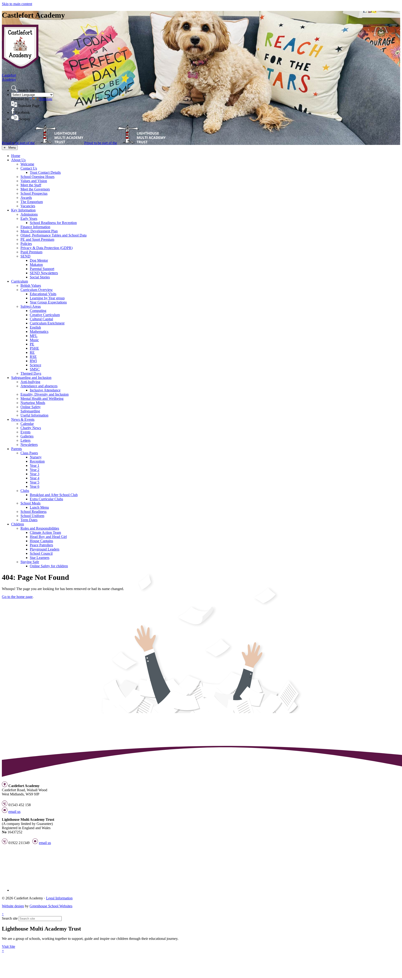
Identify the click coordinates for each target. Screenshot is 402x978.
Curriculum (19, 281)
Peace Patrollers (41, 545)
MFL (33, 336)
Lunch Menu (39, 507)
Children (17, 524)
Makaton (36, 265)
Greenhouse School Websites (51, 906)
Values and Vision (33, 181)
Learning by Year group (47, 298)
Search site (10, 918)
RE (32, 352)
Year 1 (34, 465)
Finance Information (35, 227)
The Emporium (31, 202)
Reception (37, 461)
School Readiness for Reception (53, 223)
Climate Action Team (45, 532)
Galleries (27, 436)
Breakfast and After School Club (54, 495)
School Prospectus (33, 193)
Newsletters (29, 445)
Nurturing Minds (32, 403)
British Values (30, 285)
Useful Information (34, 415)
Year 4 (34, 478)
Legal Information (59, 898)
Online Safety (30, 407)
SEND (25, 256)
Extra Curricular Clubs (46, 499)
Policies (26, 244)
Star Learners (39, 558)
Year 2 (34, 470)
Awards (26, 198)
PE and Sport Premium (37, 239)
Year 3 (34, 474)
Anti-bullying (30, 382)
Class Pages (29, 453)
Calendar (27, 424)
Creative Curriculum (45, 315)
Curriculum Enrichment (47, 323)
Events (25, 432)
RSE (33, 357)
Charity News (30, 428)
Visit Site (8, 946)
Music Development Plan (39, 231)
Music (34, 340)
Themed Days (30, 373)
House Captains (41, 541)
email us (14, 812)
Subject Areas (30, 306)
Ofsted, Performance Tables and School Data (53, 235)
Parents (16, 449)
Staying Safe (29, 562)
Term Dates (28, 520)
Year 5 (34, 482)
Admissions (29, 214)
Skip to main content (17, 4)
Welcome (27, 164)
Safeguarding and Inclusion (31, 378)
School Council (41, 553)
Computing (38, 311)
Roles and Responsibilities (39, 528)
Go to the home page (17, 597)
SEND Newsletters (44, 273)
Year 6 (34, 486)
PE (32, 344)
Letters (25, 440)
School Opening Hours (37, 177)
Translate (45, 99)
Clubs (24, 491)
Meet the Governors (35, 189)
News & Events (22, 419)
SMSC (35, 369)
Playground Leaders (44, 549)
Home (15, 156)
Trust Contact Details (45, 172)
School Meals (30, 503)
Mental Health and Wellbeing (42, 399)
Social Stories (40, 277)
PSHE (34, 348)
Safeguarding (30, 411)
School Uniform (32, 516)
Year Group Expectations (48, 302)
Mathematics (39, 332)
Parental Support (42, 269)
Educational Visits (43, 294)
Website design (13, 906)
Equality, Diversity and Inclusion (44, 394)
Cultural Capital (41, 319)
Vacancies (27, 206)
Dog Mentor (39, 260)
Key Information (23, 210)
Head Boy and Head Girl (48, 537)
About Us (18, 160)
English (35, 327)
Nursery (36, 457)
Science (35, 365)
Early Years (28, 218)
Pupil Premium (31, 252)
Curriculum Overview (36, 290)
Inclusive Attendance (45, 390)
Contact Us (28, 168)
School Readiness (33, 512)
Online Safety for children (49, 566)
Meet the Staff (30, 185)
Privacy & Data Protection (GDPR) (46, 248)
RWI (33, 361)
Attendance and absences (38, 386)
